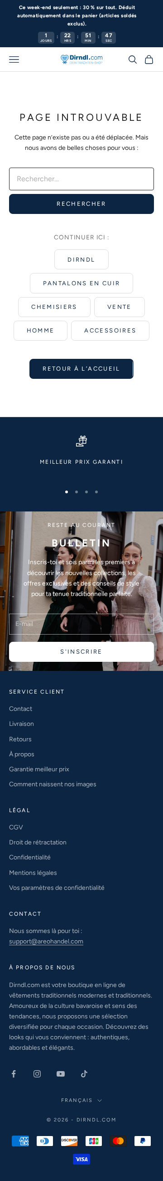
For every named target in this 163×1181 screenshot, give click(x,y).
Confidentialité (30, 857)
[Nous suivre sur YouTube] (60, 1073)
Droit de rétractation (38, 842)
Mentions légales (33, 873)
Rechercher (81, 203)
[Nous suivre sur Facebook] (13, 1073)
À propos (21, 754)
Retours (20, 739)
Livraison (21, 724)
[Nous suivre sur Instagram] (37, 1073)
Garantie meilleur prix (39, 769)
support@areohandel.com (46, 941)
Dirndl (81, 259)
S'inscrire (81, 651)
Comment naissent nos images (52, 784)
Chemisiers (54, 306)
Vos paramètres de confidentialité (57, 888)
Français (77, 1100)
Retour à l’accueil (81, 368)
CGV (16, 827)
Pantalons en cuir (81, 283)
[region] (81, 456)
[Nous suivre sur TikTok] (84, 1073)
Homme (41, 330)
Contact (20, 709)
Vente (119, 306)
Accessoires (110, 330)
